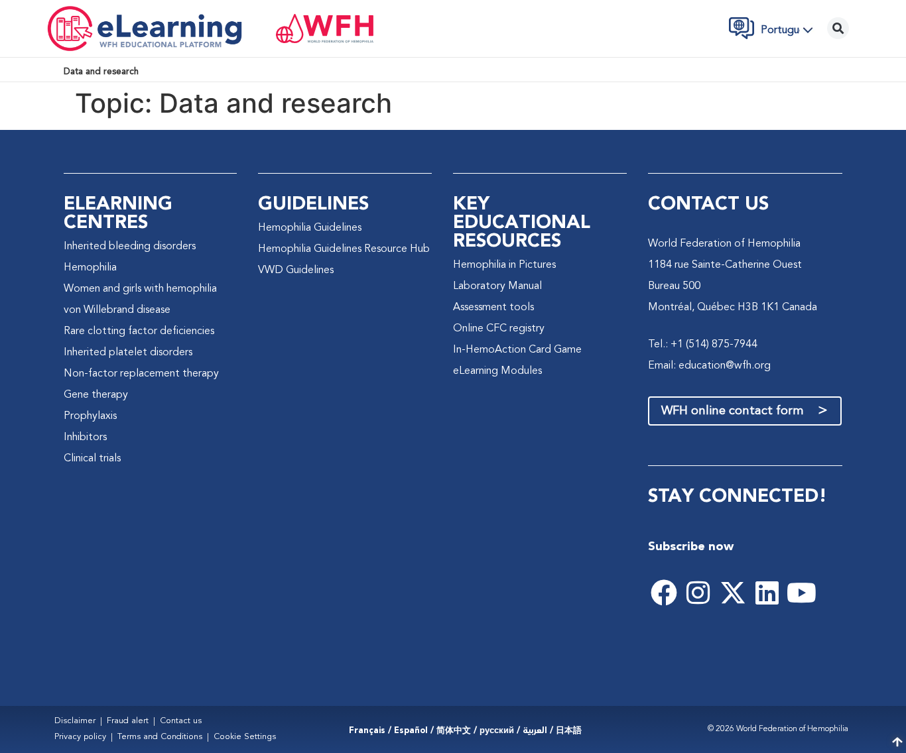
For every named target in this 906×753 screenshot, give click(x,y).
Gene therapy (96, 395)
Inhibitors (85, 437)
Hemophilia (90, 267)
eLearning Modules (497, 371)
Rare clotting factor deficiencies (139, 331)
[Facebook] (664, 592)
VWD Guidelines (296, 270)
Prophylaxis (90, 416)
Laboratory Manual (497, 286)
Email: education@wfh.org (709, 366)
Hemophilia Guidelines (309, 228)
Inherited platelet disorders (128, 352)
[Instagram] (698, 592)
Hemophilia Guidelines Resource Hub (344, 249)
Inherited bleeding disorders (130, 246)
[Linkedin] (767, 592)
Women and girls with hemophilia (140, 289)
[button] (790, 29)
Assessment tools (493, 307)
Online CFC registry (499, 328)
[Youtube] (802, 592)
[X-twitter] (733, 592)
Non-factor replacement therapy (141, 374)
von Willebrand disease (117, 310)
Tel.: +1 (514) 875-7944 (702, 344)
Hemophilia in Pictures (504, 265)
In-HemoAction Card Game (517, 350)
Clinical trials (92, 458)
